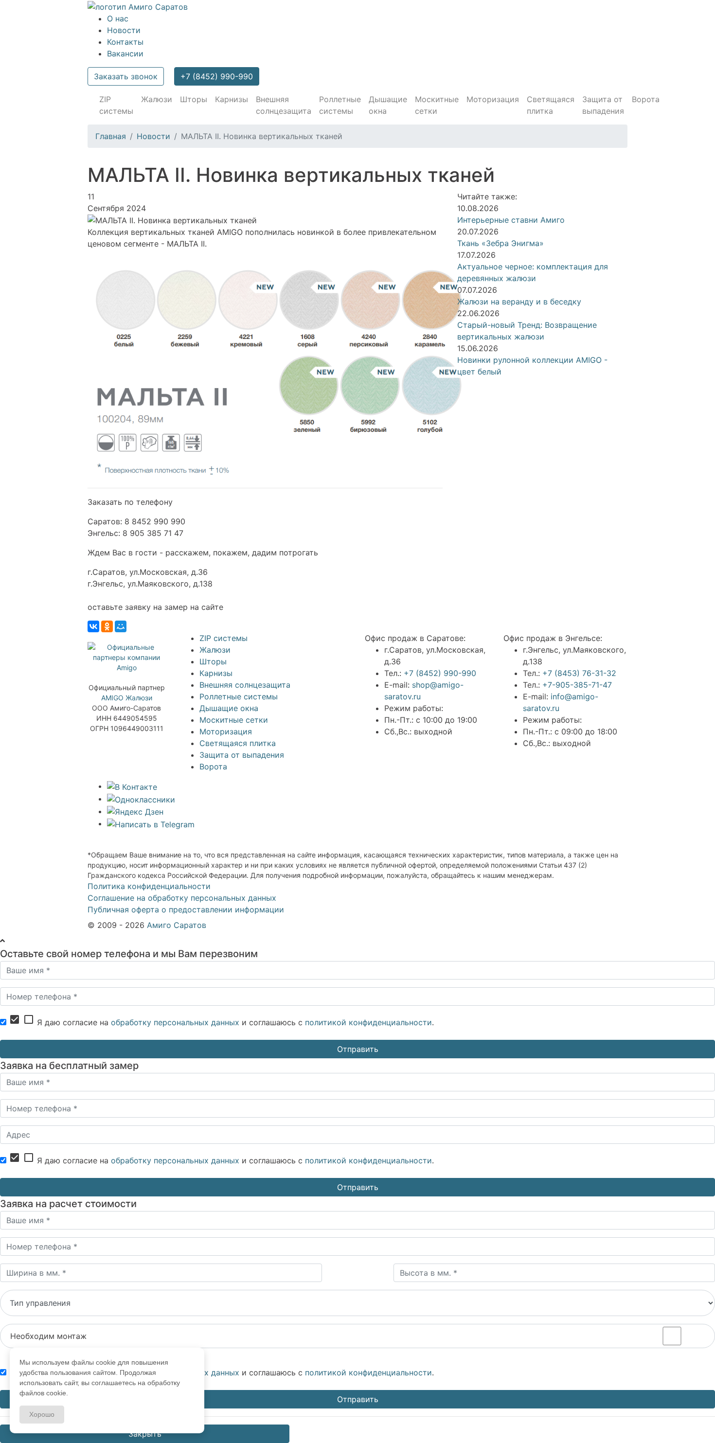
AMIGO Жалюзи (126, 698)
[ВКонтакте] (93, 626)
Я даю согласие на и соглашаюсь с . (221, 1020)
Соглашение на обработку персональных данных (182, 898)
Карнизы (215, 673)
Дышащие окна (228, 708)
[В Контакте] (132, 786)
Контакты (125, 42)
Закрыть (144, 1434)
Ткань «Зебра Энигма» (500, 243)
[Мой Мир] (120, 626)
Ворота (213, 766)
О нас (117, 18)
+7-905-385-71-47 (577, 685)
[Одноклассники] (107, 626)
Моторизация (225, 731)
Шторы (213, 661)
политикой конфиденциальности (368, 1022)
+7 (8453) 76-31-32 (579, 673)
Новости (124, 30)
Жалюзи (215, 650)
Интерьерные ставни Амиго (511, 220)
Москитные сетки (233, 720)
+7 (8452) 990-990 (216, 76)
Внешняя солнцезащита (244, 685)
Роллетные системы (238, 696)
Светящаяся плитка (237, 743)
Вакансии (125, 53)
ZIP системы (223, 638)
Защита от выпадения (241, 755)
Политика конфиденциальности (149, 886)
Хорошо (41, 1414)
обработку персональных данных (175, 1022)
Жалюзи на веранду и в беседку (519, 301)
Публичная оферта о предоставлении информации (186, 909)
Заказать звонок (126, 76)
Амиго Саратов (176, 925)
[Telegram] (151, 823)
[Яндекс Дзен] (135, 811)
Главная (110, 136)
